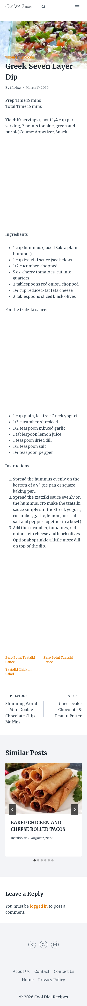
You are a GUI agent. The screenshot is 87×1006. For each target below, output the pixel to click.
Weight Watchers (20, 57)
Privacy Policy (51, 979)
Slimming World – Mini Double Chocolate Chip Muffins (21, 709)
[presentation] (43, 788)
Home (28, 979)
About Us (21, 971)
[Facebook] (32, 944)
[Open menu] (77, 7)
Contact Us (64, 971)
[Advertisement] (43, 186)
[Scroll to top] (75, 999)
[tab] (34, 860)
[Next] (74, 809)
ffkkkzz (15, 88)
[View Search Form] (43, 7)
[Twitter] (43, 944)
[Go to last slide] (12, 809)
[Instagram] (55, 944)
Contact (41, 971)
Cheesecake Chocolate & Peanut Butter (68, 706)
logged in (39, 906)
